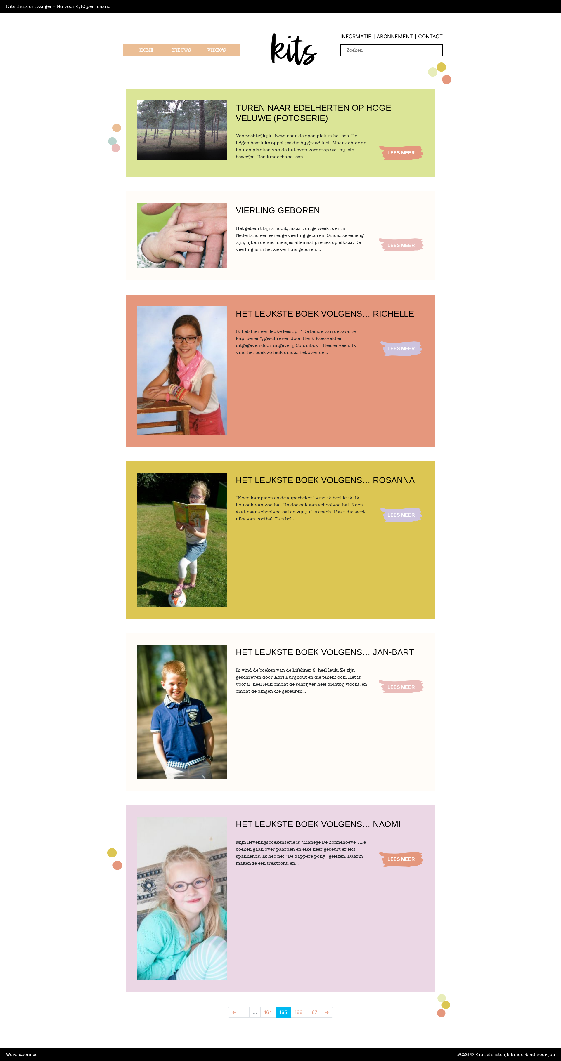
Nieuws (181, 50)
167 (313, 1012)
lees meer (401, 152)
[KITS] (294, 56)
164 (268, 1012)
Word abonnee (21, 1054)
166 (298, 1012)
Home (146, 50)
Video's (216, 50)
